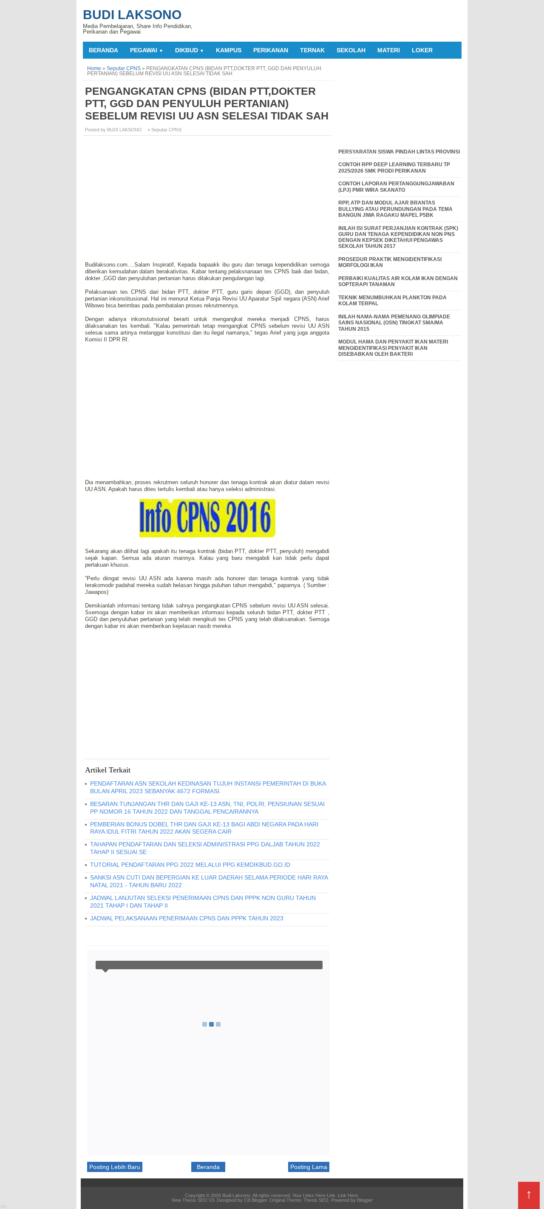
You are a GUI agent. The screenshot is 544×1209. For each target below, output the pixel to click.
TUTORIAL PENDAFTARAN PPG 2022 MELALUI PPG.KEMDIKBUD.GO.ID (190, 864)
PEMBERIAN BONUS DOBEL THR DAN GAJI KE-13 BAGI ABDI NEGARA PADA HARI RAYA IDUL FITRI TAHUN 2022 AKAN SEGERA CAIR (204, 828)
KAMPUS (228, 50)
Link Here (348, 1195)
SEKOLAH (351, 50)
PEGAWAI (146, 50)
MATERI (388, 50)
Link (331, 1195)
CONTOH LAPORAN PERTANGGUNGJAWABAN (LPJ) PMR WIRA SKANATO (396, 187)
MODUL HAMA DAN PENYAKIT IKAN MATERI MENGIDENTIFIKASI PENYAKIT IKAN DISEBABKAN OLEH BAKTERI (393, 348)
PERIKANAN (270, 50)
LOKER (422, 50)
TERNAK (312, 50)
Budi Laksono (132, 15)
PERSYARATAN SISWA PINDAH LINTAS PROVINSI (399, 152)
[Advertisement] (208, 201)
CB (3, 1206)
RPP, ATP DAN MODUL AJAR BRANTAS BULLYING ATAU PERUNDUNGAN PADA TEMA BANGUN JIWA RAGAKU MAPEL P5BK (395, 209)
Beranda (103, 50)
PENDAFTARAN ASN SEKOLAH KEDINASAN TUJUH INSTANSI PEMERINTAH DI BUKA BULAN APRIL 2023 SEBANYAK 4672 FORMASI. (208, 787)
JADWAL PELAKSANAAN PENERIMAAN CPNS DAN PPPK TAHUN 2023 (186, 918)
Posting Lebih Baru (114, 1167)
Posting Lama (308, 1167)
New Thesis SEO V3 (193, 1200)
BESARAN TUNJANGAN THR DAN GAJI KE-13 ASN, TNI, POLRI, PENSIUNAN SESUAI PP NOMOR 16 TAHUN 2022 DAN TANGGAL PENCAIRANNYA (207, 807)
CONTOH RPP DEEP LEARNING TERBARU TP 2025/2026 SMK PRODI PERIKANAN (394, 167)
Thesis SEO (316, 1200)
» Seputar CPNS (164, 129)
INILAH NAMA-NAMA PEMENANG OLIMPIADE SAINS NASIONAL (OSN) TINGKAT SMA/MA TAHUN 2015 (394, 323)
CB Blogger (255, 1200)
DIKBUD (189, 50)
